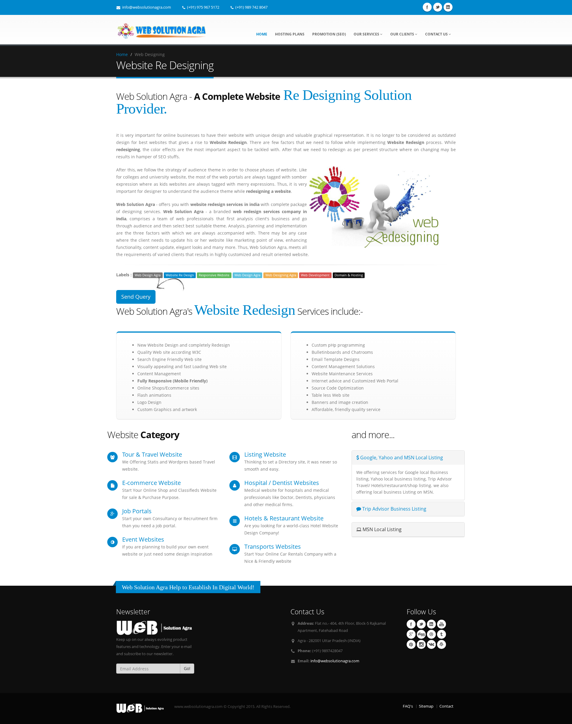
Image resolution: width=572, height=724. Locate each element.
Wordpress (441, 644)
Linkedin (448, 7)
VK (431, 644)
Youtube (441, 624)
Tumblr (441, 634)
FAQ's (408, 706)
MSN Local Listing (381, 529)
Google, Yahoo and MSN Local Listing (401, 457)
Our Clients (402, 34)
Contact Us (437, 34)
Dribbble (431, 634)
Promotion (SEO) (329, 34)
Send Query (135, 296)
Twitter (437, 7)
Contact (446, 706)
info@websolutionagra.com (334, 660)
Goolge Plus (411, 634)
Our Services (367, 34)
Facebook (427, 7)
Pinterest (411, 644)
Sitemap (426, 706)
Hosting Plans (289, 34)
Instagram (421, 644)
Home (261, 34)
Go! (187, 668)
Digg (421, 634)
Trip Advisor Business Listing (393, 509)
